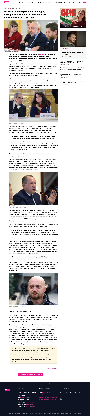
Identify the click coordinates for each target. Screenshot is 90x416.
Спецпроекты (77, 2)
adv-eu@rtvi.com (30, 406)
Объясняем (43, 2)
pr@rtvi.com (29, 404)
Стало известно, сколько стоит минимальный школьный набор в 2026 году (72, 81)
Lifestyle (69, 2)
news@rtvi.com (30, 402)
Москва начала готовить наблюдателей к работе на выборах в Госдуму (71, 75)
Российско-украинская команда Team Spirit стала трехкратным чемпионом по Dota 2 (72, 68)
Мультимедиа (62, 2)
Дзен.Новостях (46, 392)
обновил (41, 54)
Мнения (50, 2)
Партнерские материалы (24, 408)
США (26, 2)
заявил (39, 257)
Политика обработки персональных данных (60, 384)
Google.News (43, 394)
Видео (55, 2)
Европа (31, 2)
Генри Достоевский (52, 366)
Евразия (36, 2)
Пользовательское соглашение (41, 384)
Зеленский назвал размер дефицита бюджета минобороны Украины (72, 52)
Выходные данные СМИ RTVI (25, 384)
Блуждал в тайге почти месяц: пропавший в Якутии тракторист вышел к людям (72, 62)
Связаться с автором (52, 368)
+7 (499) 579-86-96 (25, 397)
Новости (21, 2)
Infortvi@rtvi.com (22, 401)
